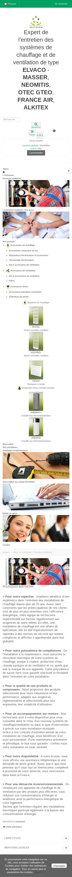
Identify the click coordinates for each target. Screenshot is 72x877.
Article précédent (14, 827)
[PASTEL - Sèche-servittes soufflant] (36, 315)
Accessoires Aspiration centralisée (25, 292)
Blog (15, 552)
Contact (6, 545)
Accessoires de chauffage (22, 245)
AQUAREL (36, 352)
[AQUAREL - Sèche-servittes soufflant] (36, 341)
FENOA (36, 381)
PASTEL (36, 327)
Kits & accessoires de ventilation (24, 265)
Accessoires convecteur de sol (23, 250)
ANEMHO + (36, 412)
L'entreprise (8, 175)
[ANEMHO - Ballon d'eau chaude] (36, 426)
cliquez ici (39, 872)
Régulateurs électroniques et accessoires (28, 255)
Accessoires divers (19, 286)
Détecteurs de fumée (19, 297)
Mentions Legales (16, 847)
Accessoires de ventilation (22, 270)
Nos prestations (10, 447)
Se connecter (61, 4)
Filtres (12, 281)
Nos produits (9, 241)
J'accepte (59, 865)
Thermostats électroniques (21, 260)
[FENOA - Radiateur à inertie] (36, 369)
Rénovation (8, 444)
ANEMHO (36, 438)
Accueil (6, 552)
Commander (36, 152)
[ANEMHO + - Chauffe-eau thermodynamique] (36, 401)
